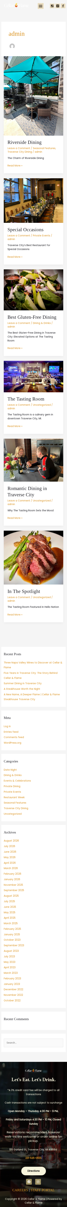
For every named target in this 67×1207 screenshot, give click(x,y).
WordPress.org (12, 743)
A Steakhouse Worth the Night (22, 689)
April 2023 (10, 967)
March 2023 (11, 973)
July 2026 (9, 846)
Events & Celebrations (17, 780)
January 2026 (12, 879)
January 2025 (12, 934)
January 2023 (12, 984)
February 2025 (12, 929)
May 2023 (9, 962)
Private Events (41, 235)
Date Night (10, 770)
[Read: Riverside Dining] (33, 96)
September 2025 (14, 890)
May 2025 (9, 912)
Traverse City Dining (20, 152)
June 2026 (10, 852)
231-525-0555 (33, 1158)
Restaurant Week (14, 797)
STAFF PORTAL (43, 1190)
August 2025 (11, 896)
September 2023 (14, 945)
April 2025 (10, 918)
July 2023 (9, 956)
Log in (7, 726)
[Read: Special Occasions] (33, 200)
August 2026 (11, 840)
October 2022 (12, 1000)
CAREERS (20, 1190)
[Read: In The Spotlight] (33, 557)
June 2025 (10, 907)
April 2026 (10, 863)
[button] (41, 6)
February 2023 (12, 978)
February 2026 (12, 874)
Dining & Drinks (42, 323)
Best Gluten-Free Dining (32, 317)
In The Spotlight (24, 591)
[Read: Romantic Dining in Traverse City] (33, 460)
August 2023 (11, 951)
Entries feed (11, 732)
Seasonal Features (44, 148)
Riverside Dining (25, 142)
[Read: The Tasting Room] (33, 376)
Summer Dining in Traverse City (23, 683)
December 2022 (13, 989)
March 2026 (11, 868)
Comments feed (14, 737)
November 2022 (13, 995)
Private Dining (12, 786)
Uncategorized (42, 405)
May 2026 (10, 857)
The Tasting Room (26, 399)
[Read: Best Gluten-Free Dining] (33, 290)
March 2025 (11, 923)
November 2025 (13, 885)
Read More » (15, 165)
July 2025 (9, 901)
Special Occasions (26, 229)
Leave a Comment (19, 148)
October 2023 (12, 940)
